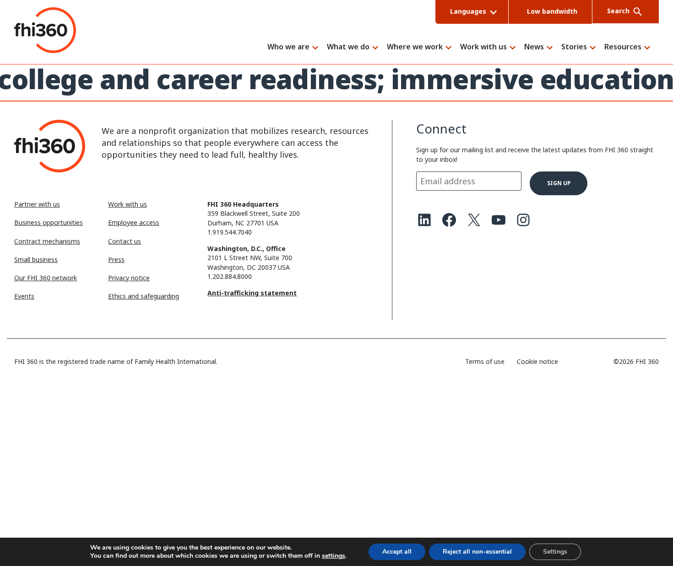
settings (333, 556)
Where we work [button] (415, 47)
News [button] (534, 47)
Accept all (397, 551)
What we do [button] (348, 47)
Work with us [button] (483, 47)
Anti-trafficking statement (252, 292)
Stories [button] (574, 47)
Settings (555, 551)
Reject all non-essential (477, 551)
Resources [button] (622, 47)
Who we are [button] (288, 47)
